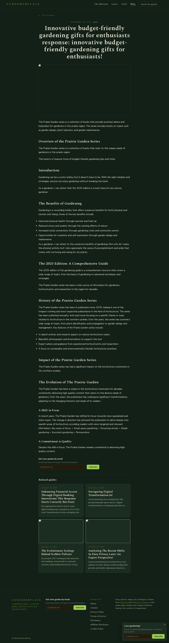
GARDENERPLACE (23, 4)
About (93, 603)
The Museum (101, 4)
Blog (133, 4)
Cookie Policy (97, 628)
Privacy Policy (97, 612)
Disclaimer (95, 620)
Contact (94, 607)
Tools (124, 4)
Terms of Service (98, 616)
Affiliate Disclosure (99, 624)
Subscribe (93, 467)
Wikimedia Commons (140, 602)
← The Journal (47, 15)
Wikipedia (124, 602)
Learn (115, 4)
